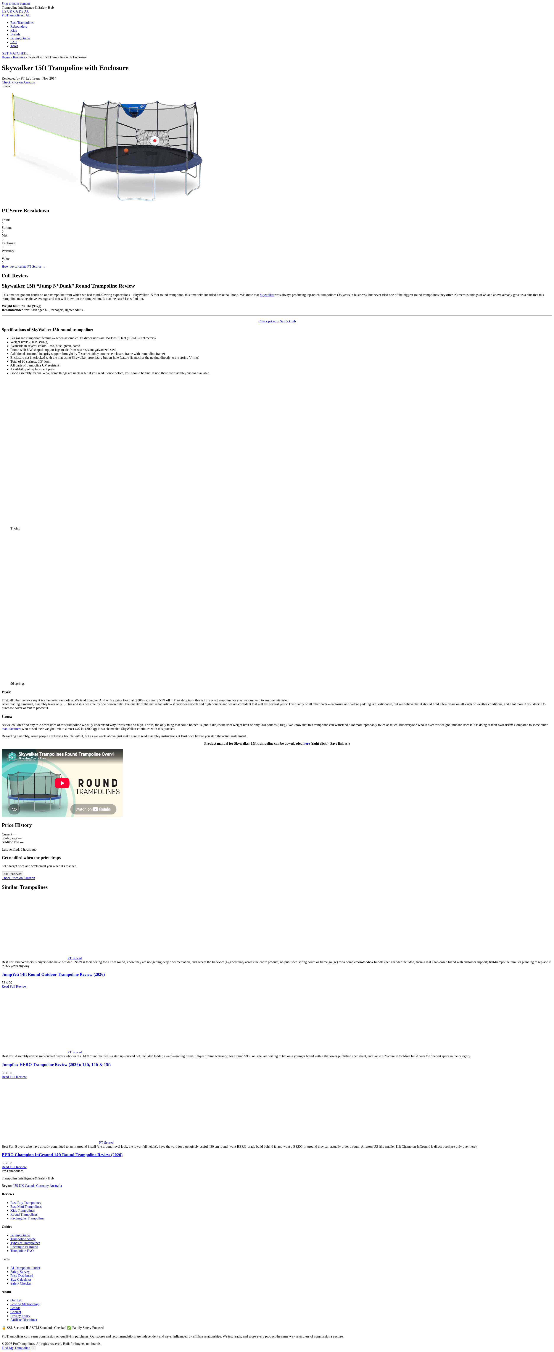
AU (26, 11)
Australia (56, 1185)
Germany (42, 1185)
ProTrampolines (16, 15)
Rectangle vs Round (24, 1247)
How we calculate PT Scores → (24, 266)
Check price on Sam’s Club (277, 321)
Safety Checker (20, 1283)
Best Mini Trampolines (26, 1206)
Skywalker (267, 295)
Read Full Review (14, 986)
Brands (15, 34)
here (306, 743)
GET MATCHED (14, 53)
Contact (15, 1312)
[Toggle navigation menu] (29, 54)
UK (9, 11)
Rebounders (18, 26)
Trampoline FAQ (22, 1251)
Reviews (19, 57)
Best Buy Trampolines (25, 1203)
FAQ (13, 42)
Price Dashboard (21, 1275)
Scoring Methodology (25, 1304)
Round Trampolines (23, 1214)
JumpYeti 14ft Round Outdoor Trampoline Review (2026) (53, 974)
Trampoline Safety (22, 1239)
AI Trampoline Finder (25, 1268)
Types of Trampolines (25, 1243)
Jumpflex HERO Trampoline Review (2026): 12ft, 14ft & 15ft (56, 1064)
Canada (30, 1185)
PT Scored (75, 958)
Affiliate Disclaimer (23, 1320)
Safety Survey (20, 1272)
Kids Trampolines (22, 1210)
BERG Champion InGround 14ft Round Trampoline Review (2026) (62, 1154)
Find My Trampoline (16, 1348)
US (4, 11)
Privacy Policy (20, 1316)
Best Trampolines (22, 22)
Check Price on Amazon (18, 82)
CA (15, 11)
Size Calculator (20, 1279)
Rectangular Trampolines (27, 1218)
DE (21, 11)
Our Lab (16, 1300)
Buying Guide (20, 38)
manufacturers (11, 729)
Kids (13, 30)
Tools (14, 46)
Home (6, 57)
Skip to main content (16, 3)
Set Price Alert (12, 873)
